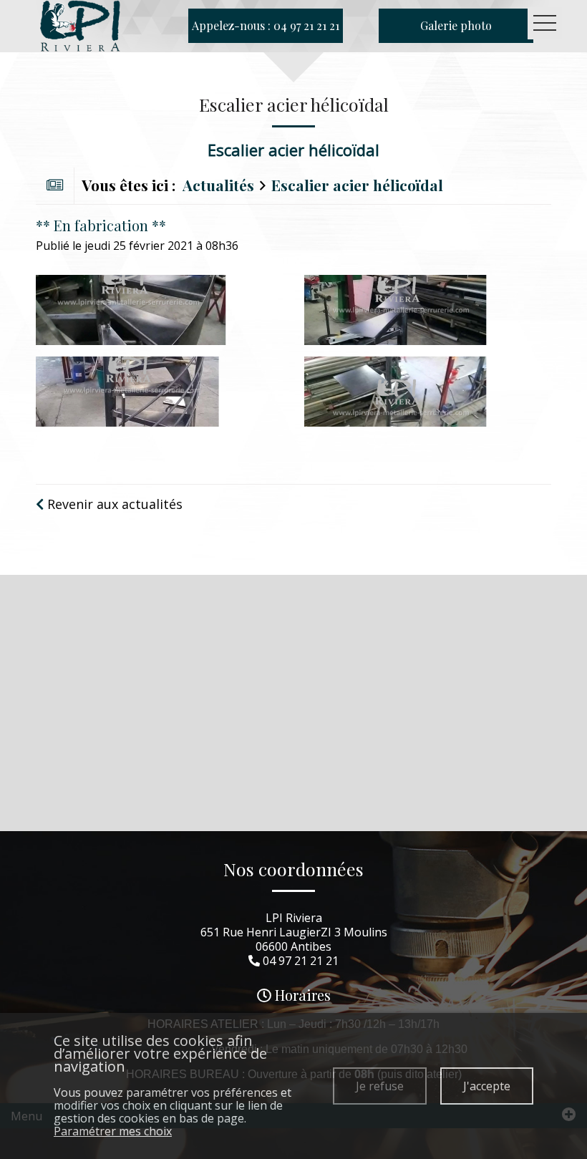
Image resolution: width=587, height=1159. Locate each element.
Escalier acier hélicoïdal (357, 185)
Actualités (218, 185)
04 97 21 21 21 (301, 961)
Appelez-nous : (265, 25)
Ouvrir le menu (545, 23)
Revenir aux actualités (113, 504)
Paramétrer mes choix (113, 1131)
